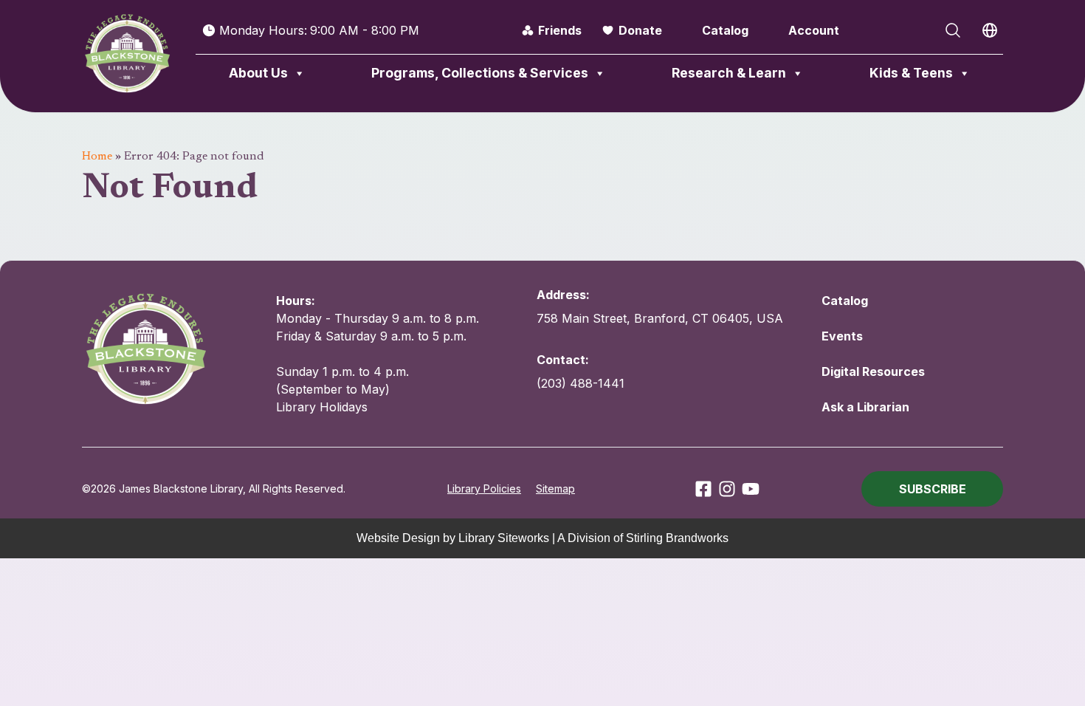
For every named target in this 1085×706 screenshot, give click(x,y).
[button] (932, 489)
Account (813, 30)
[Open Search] (953, 30)
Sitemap (555, 488)
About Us (258, 72)
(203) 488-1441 (580, 383)
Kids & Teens (911, 72)
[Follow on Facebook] (703, 489)
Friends (560, 30)
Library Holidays (322, 407)
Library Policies (484, 488)
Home (97, 156)
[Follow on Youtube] (751, 489)
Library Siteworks (503, 538)
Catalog (725, 30)
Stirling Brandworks (677, 538)
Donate (640, 30)
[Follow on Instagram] (727, 489)
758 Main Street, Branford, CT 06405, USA (660, 318)
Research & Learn (729, 72)
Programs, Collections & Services (479, 72)
